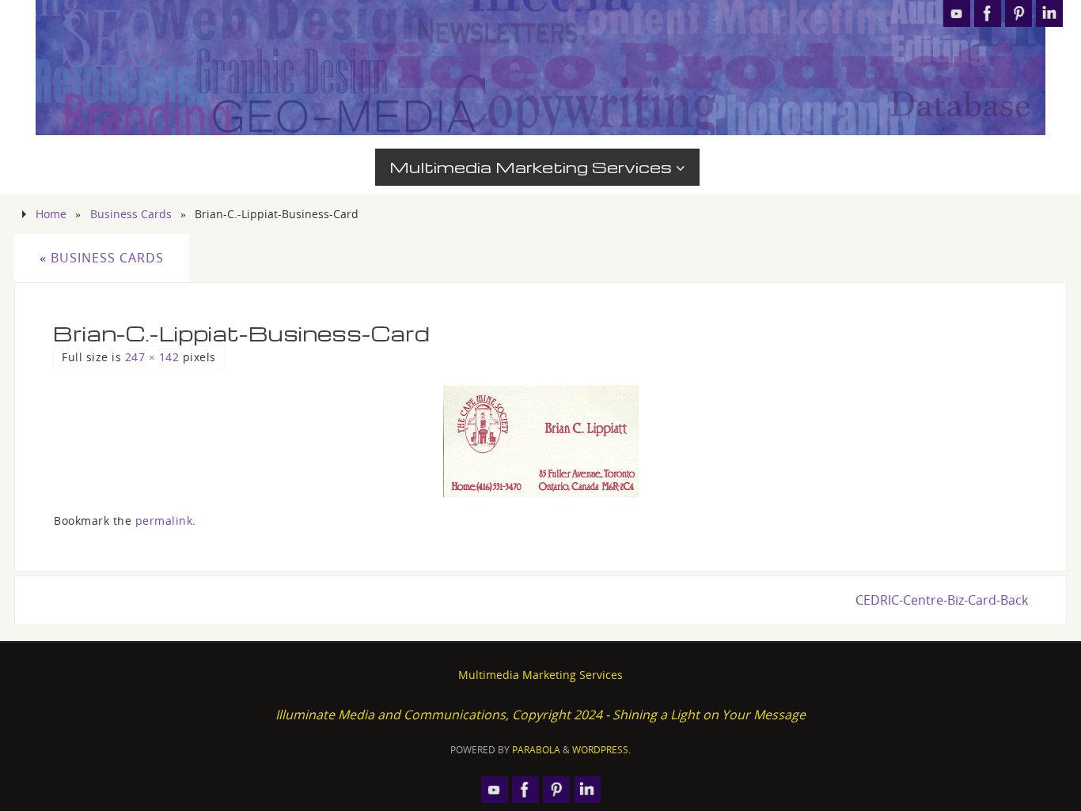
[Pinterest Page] (1018, 13)
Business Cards (131, 213)
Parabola (536, 749)
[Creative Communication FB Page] (987, 13)
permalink (164, 520)
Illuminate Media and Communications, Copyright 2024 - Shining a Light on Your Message (540, 714)
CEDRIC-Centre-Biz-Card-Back (941, 600)
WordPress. (601, 749)
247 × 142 (152, 356)
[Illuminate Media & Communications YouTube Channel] (956, 13)
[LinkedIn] (1049, 13)
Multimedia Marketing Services (540, 674)
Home (51, 213)
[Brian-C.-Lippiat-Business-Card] (540, 441)
